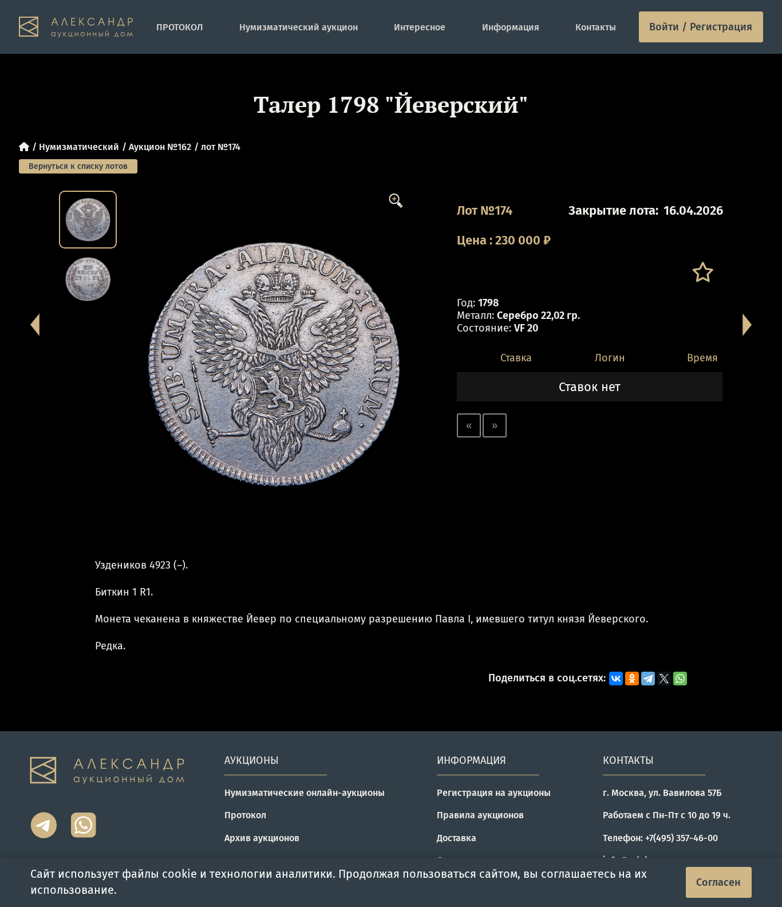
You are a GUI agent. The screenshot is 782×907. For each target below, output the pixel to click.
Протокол (245, 815)
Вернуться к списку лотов (78, 166)
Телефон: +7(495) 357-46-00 (660, 838)
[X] (664, 678)
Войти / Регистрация (700, 27)
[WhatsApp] (680, 678)
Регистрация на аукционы (494, 792)
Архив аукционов (261, 838)
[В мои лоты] (702, 272)
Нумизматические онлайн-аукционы (304, 792)
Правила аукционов (480, 815)
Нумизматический (79, 146)
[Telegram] (648, 678)
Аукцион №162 (160, 146)
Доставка (456, 838)
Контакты (595, 27)
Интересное (419, 27)
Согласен (718, 882)
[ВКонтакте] (616, 678)
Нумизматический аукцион (298, 27)
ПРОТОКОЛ (179, 27)
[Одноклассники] (632, 678)
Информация (510, 27)
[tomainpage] (76, 27)
